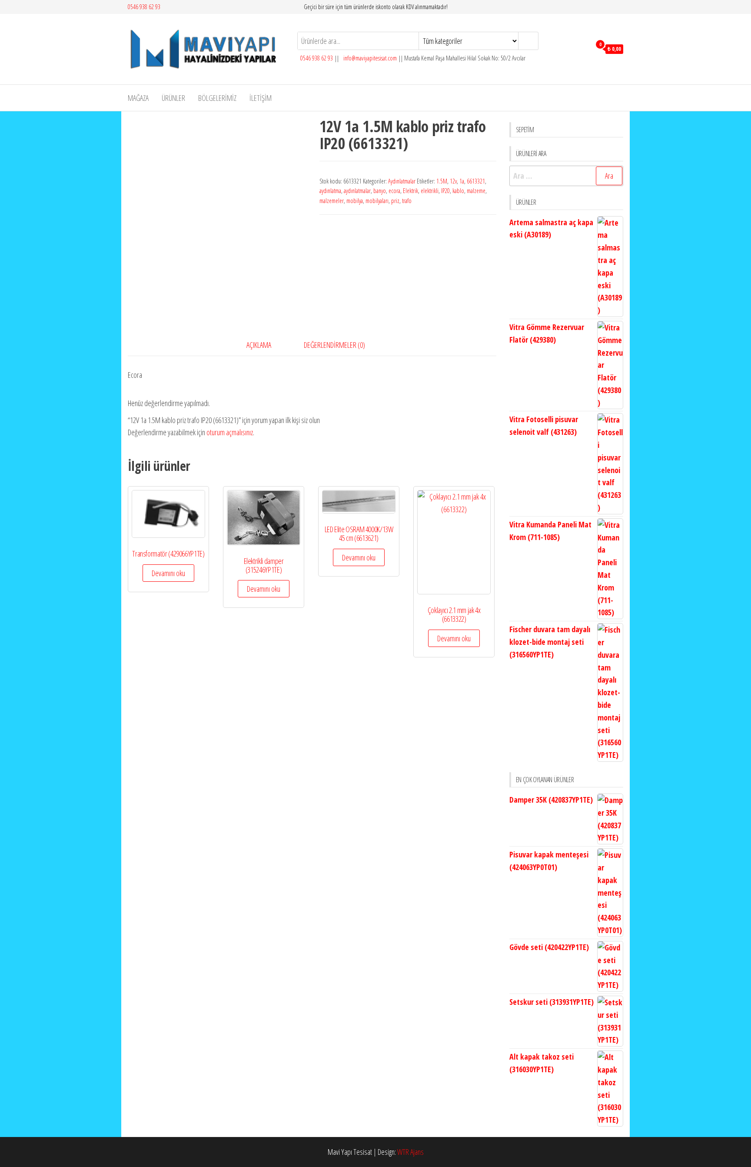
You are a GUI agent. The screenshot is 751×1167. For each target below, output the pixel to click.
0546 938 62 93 (144, 7)
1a (461, 181)
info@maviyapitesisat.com (369, 58)
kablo (458, 191)
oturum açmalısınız (229, 432)
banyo (379, 191)
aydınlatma (330, 191)
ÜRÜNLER (173, 98)
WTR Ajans (410, 1152)
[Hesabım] (582, 48)
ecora (394, 191)
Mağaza (138, 98)
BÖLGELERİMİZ (217, 98)
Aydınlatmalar (401, 181)
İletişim (260, 98)
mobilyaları (377, 201)
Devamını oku (168, 573)
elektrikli (430, 191)
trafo (407, 201)
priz (395, 201)
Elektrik (410, 191)
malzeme (476, 191)
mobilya (354, 201)
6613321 (476, 181)
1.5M (441, 181)
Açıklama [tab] (258, 345)
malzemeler (331, 201)
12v (453, 181)
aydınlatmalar (357, 191)
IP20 (445, 191)
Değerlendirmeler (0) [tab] (334, 345)
